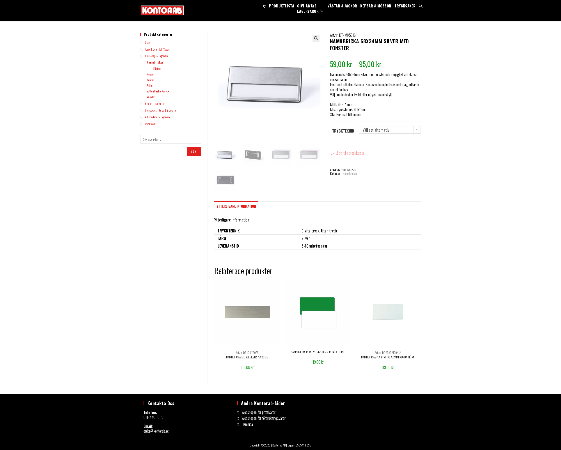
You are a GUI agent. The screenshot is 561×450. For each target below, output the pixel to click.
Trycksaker (150, 124)
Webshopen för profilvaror (258, 412)
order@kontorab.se (156, 431)
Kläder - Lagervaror (155, 103)
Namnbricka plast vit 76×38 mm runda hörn (317, 351)
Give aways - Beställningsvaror (161, 110)
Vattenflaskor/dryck (158, 91)
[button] (316, 38)
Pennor (151, 74)
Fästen (157, 68)
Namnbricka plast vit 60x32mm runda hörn (388, 357)
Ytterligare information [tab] (236, 206)
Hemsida (247, 424)
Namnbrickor (350, 173)
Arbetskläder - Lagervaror (158, 117)
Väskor (150, 97)
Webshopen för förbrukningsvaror (263, 418)
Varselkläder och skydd (157, 49)
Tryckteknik (343, 131)
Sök (194, 151)
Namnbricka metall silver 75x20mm (247, 357)
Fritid (150, 85)
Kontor (150, 80)
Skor (147, 42)
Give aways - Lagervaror (157, 56)
